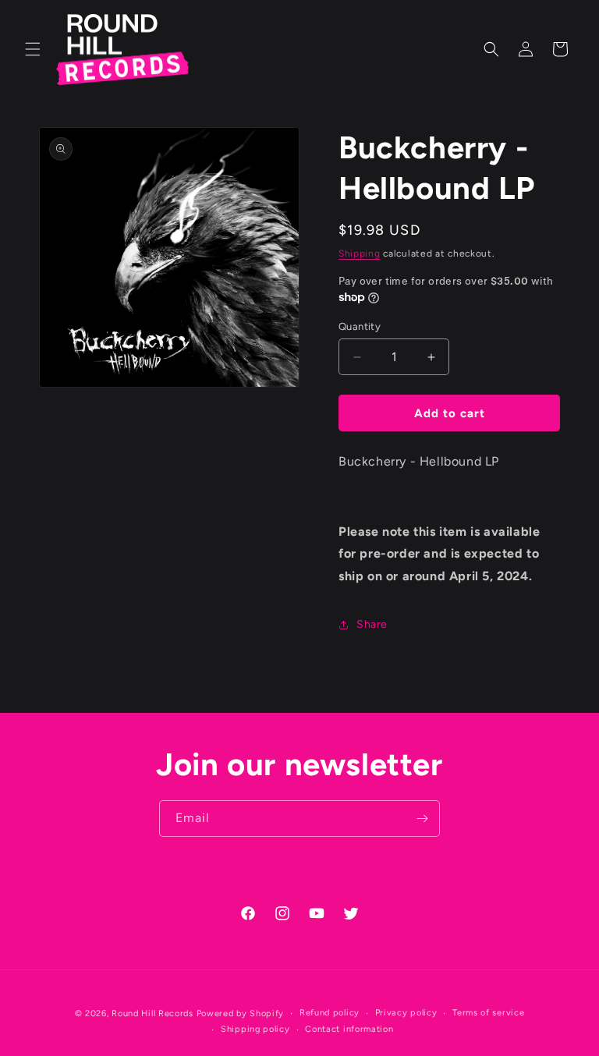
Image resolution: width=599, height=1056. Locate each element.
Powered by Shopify (241, 1013)
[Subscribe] (422, 818)
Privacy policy (406, 1013)
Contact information (349, 1029)
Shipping (359, 253)
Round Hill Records (152, 1013)
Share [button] (372, 624)
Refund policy (330, 1013)
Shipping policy (255, 1029)
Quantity (359, 326)
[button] (33, 49)
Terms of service (488, 1013)
